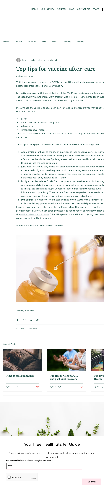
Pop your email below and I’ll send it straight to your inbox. (28, 460)
